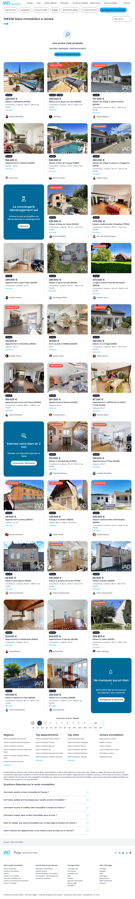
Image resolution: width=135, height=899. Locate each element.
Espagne (103, 871)
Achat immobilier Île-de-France (15, 739)
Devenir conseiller (10, 883)
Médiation (71, 885)
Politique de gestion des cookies (50, 895)
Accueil (6, 842)
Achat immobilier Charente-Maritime (49, 757)
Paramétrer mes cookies (73, 895)
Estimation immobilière (44, 869)
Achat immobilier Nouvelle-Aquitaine (17, 742)
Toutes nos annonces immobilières (16, 881)
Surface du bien (41, 10)
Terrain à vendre (105, 746)
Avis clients (72, 871)
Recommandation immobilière (47, 873)
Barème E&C (72, 883)
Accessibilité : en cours (91, 895)
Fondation (73, 873)
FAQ (69, 876)
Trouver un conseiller (11, 876)
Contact (70, 878)
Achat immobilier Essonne (45, 746)
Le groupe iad (73, 869)
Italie (101, 873)
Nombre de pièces (70, 10)
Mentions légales (31, 895)
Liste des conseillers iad (12, 878)
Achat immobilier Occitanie (13, 746)
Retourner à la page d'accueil (67, 54)
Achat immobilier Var (43, 749)
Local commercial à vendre (109, 749)
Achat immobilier (10, 869)
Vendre (6, 873)
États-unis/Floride (106, 881)
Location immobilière (11, 871)
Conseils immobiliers (43, 878)
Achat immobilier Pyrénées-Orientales (49, 753)
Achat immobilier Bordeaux (78, 753)
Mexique (103, 883)
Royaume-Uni (104, 878)
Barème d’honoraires (75, 881)
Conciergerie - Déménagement (47, 876)
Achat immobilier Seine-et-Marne (48, 739)
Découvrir (23, 226)
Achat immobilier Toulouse (77, 757)
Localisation (25, 10)
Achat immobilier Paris (76, 739)
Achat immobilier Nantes (77, 746)
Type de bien (10, 10)
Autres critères (91, 10)
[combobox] (122, 18)
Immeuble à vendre (107, 753)
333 (95, 723)
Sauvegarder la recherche (113, 10)
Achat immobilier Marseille (77, 749)
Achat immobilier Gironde (45, 742)
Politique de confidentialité (13, 895)
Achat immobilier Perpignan (78, 742)
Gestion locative (41, 871)
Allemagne (103, 876)
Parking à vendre (106, 757)
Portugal (103, 869)
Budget (55, 10)
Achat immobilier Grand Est (14, 761)
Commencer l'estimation (23, 463)
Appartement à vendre (108, 739)
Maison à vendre (105, 742)
